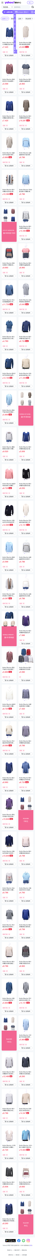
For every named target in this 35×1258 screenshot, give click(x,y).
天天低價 (15, 28)
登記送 (15, 16)
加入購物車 (10, 55)
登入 (30, 2)
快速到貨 (15, 24)
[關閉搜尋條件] (12, 7)
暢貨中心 (15, 20)
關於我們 (17, 1250)
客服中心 (9, 1250)
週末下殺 (15, 40)
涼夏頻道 (15, 32)
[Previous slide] (3, 30)
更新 (30, 1245)
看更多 (14, 51)
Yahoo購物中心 (13, 2)
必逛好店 (15, 36)
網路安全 (10, 1255)
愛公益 (15, 48)
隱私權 (17, 1255)
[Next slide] (32, 30)
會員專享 (15, 44)
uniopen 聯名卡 (23, 12)
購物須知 (24, 1250)
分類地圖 (24, 1255)
